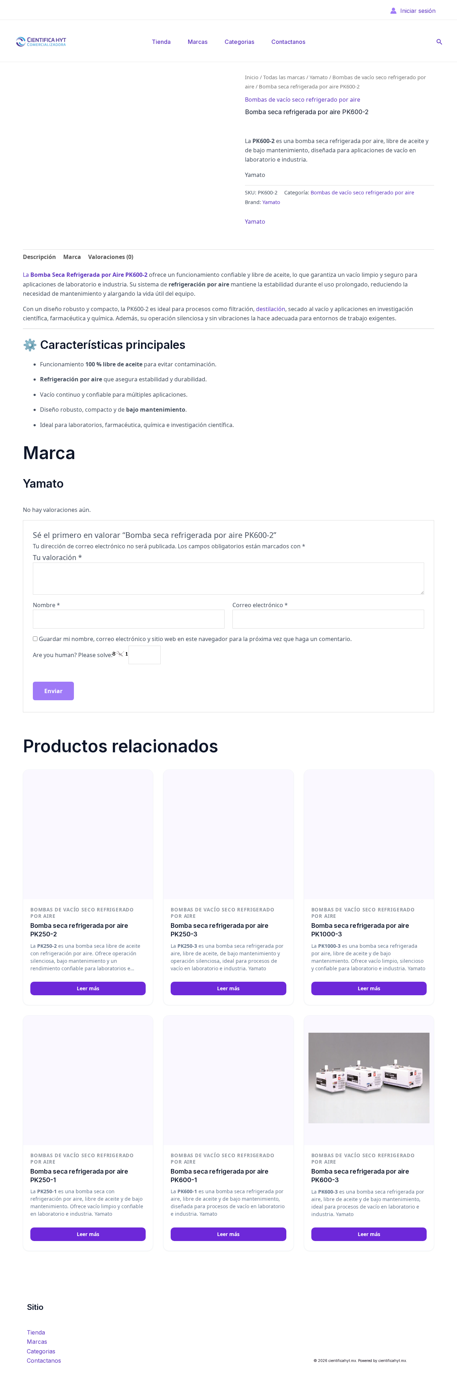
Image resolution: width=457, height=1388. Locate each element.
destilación (270, 309)
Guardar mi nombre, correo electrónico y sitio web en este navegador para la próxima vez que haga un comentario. (195, 639)
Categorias (239, 41)
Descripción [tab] (39, 257)
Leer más (88, 988)
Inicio (251, 77)
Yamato (319, 77)
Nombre (46, 605)
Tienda (161, 41)
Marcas (197, 41)
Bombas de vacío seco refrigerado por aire (302, 99)
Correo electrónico (260, 605)
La (85, 275)
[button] (439, 41)
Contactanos (288, 41)
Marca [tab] (72, 257)
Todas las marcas (284, 77)
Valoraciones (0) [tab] (110, 257)
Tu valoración (57, 557)
